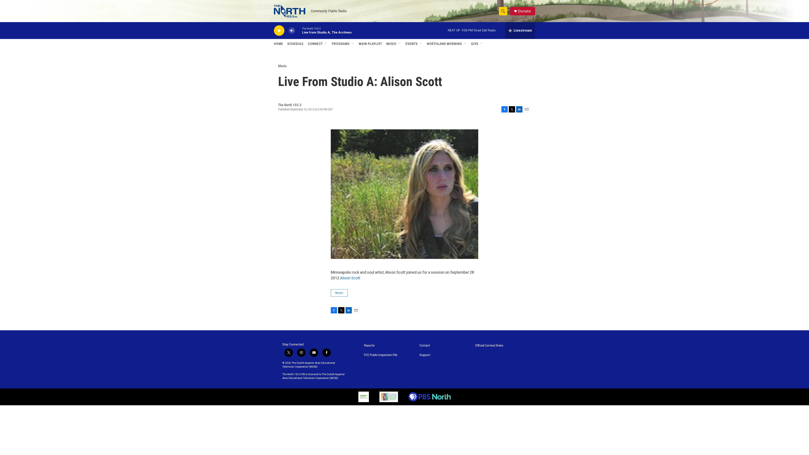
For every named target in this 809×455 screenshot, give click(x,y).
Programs (341, 44)
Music (391, 44)
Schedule (295, 44)
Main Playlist (370, 44)
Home (278, 44)
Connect (315, 44)
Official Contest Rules (489, 345)
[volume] (291, 30)
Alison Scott (350, 278)
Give (474, 44)
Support (424, 355)
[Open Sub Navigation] (326, 44)
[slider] (298, 30)
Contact (424, 345)
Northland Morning (444, 44)
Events (412, 44)
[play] (279, 30)
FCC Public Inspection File (380, 355)
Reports (369, 345)
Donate (524, 11)
